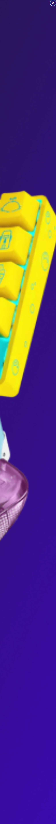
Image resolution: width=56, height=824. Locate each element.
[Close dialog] (53, 3)
